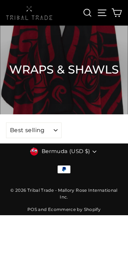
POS (32, 209)
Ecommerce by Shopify (74, 209)
